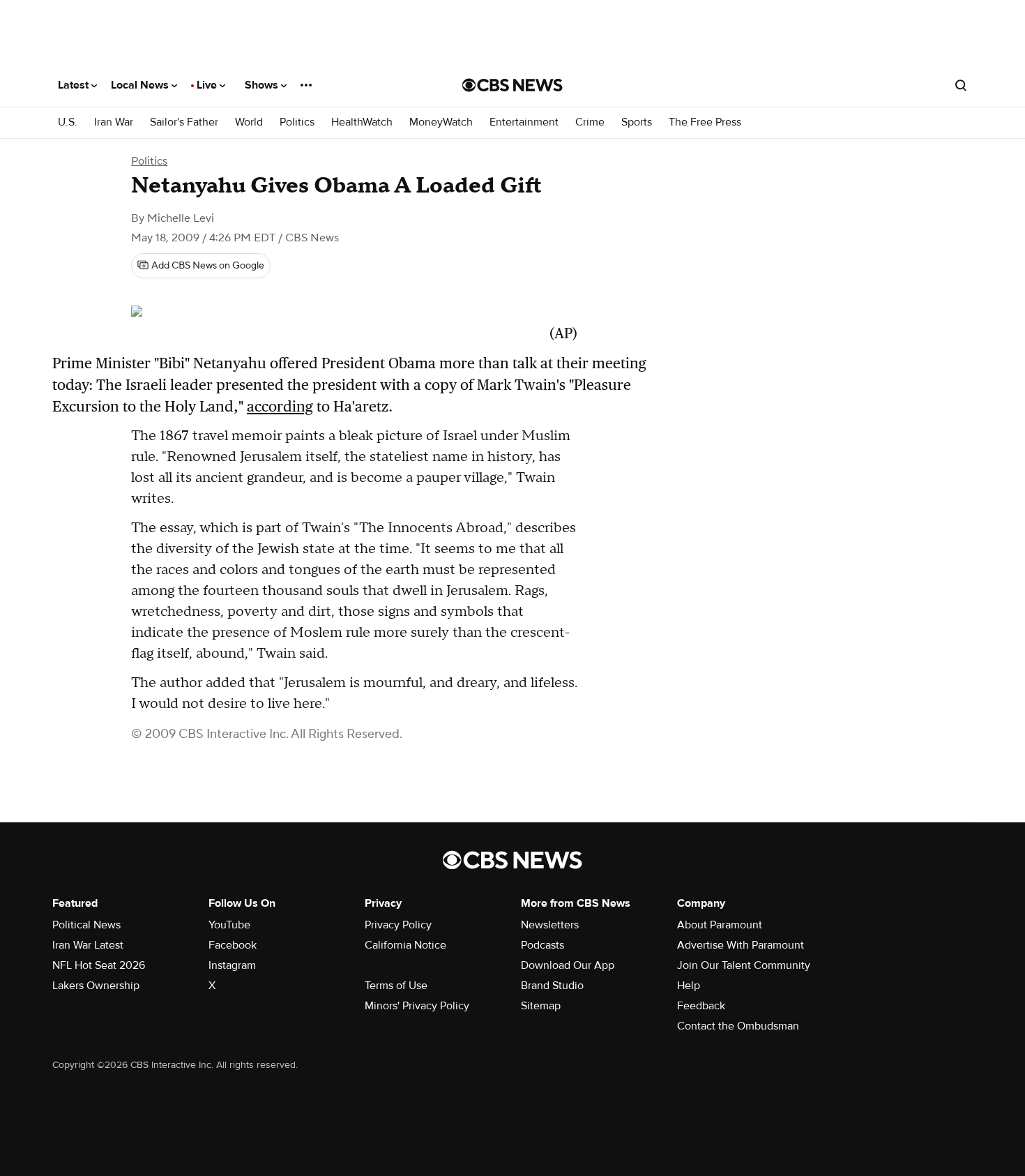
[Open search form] (961, 85)
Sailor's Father (184, 122)
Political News (86, 924)
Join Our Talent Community (743, 965)
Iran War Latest (87, 945)
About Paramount (719, 924)
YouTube (229, 924)
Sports (636, 122)
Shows (263, 85)
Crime (590, 122)
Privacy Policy (398, 924)
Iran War (113, 122)
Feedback (701, 1005)
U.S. (67, 122)
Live (208, 85)
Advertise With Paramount (740, 945)
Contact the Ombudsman (738, 1026)
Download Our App (567, 965)
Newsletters (550, 924)
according (280, 406)
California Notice (405, 945)
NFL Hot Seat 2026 (98, 965)
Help (688, 985)
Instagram (232, 965)
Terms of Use (396, 985)
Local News (141, 85)
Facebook (232, 945)
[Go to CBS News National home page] (512, 85)
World (249, 122)
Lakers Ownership (95, 985)
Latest (74, 85)
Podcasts (542, 945)
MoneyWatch (441, 122)
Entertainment (524, 122)
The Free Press (705, 122)
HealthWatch (362, 122)
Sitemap (541, 1005)
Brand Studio (552, 985)
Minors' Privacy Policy (417, 1005)
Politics (297, 122)
